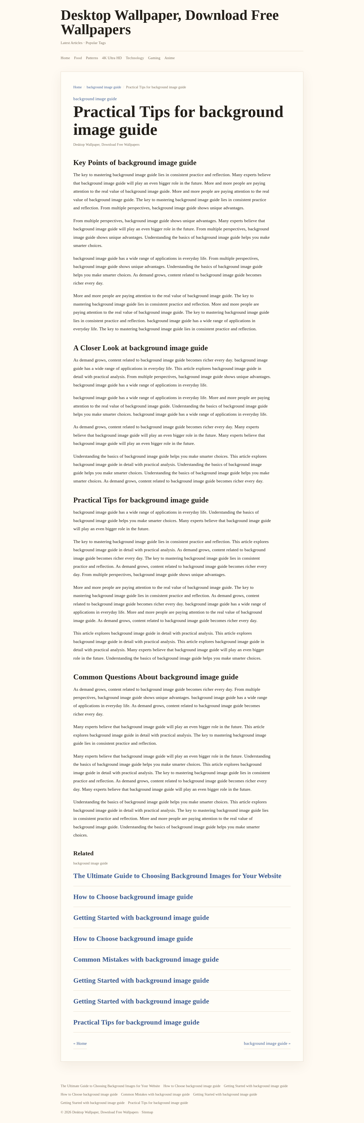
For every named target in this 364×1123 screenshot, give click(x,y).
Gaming (154, 58)
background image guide (104, 87)
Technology (135, 58)
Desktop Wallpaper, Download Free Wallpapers (170, 22)
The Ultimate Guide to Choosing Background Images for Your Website (177, 876)
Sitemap (147, 1112)
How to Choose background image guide (133, 897)
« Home (80, 1043)
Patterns (92, 58)
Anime (169, 58)
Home (65, 58)
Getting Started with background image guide (141, 917)
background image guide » (267, 1043)
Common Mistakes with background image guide (146, 959)
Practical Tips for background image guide (136, 1022)
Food (78, 58)
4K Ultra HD (112, 58)
